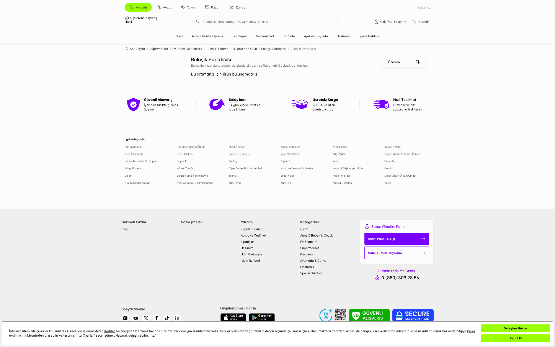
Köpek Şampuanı (291, 146)
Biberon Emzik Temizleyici (193, 175)
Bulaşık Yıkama (218, 49)
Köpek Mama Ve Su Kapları (141, 161)
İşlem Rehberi (250, 260)
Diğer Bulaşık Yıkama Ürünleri (402, 154)
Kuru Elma (235, 182)
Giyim (179, 36)
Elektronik (343, 36)
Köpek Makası (341, 175)
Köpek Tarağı (185, 168)
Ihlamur (233, 175)
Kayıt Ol (401, 21)
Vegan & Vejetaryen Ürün (348, 168)
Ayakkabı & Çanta (316, 36)
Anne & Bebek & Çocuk (207, 36)
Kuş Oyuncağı (133, 146)
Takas (191, 7)
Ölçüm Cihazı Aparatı (137, 182)
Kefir (335, 161)
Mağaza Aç (423, 7)
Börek (388, 182)
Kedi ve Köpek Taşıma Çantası (195, 182)
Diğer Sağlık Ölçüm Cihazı (400, 175)
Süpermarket (265, 36)
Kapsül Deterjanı (343, 182)
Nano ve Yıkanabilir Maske (297, 168)
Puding (233, 161)
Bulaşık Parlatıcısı (273, 49)
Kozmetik (289, 36)
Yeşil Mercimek (290, 154)
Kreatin (388, 168)
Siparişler (247, 241)
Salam (128, 175)
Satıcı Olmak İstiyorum (385, 253)
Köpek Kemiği (392, 146)
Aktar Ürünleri (237, 146)
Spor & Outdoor (369, 36)
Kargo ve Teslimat (253, 235)
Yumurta (389, 161)
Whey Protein (133, 168)
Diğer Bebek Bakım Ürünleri (245, 168)
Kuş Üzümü (339, 154)
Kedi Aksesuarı (134, 154)
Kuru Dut (286, 182)
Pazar (215, 7)
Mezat (167, 7)
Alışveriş (141, 7)
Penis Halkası (185, 154)
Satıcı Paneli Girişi (381, 239)
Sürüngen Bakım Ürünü (191, 146)
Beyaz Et (182, 161)
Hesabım (247, 248)
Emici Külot (287, 175)
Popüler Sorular (252, 229)
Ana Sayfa (137, 49)
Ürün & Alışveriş (252, 254)
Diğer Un (286, 161)
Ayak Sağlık (340, 146)
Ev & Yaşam (240, 36)
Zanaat (241, 7)
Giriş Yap (386, 21)
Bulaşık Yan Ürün (245, 49)
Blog (124, 229)
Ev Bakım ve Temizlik (187, 49)
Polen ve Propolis (239, 154)
